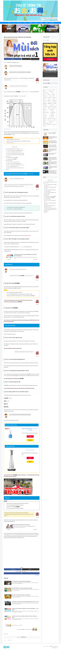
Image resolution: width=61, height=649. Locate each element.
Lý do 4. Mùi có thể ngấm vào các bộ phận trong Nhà (15, 154)
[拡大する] (33, 99)
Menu (13, 146)
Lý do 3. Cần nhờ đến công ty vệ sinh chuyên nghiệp (15, 153)
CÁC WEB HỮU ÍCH (50, 59)
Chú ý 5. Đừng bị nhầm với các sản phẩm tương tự (15, 167)
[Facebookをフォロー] (22, 573)
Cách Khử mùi (8, 156)
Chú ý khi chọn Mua (9, 160)
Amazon (30, 440)
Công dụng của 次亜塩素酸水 (12, 159)
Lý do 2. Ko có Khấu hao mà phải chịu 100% (14, 151)
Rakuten (30, 436)
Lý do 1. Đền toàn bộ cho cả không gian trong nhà (15, 150)
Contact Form (56, 646)
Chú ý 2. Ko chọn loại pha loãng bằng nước (14, 163)
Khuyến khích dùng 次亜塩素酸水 (12, 157)
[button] (30, 59)
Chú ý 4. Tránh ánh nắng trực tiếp (12, 166)
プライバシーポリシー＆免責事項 (48, 646)
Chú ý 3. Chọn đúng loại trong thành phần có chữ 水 (15, 164)
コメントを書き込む (21, 637)
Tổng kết (7, 169)
